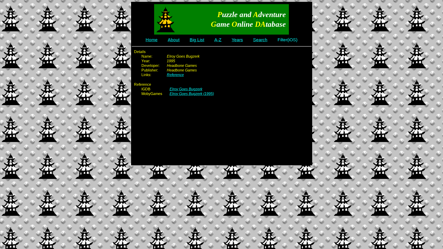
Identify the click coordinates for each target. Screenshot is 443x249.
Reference (175, 75)
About (174, 39)
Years (237, 39)
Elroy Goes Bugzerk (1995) (192, 94)
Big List (197, 39)
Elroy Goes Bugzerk (186, 89)
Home (152, 39)
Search (260, 39)
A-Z (218, 39)
